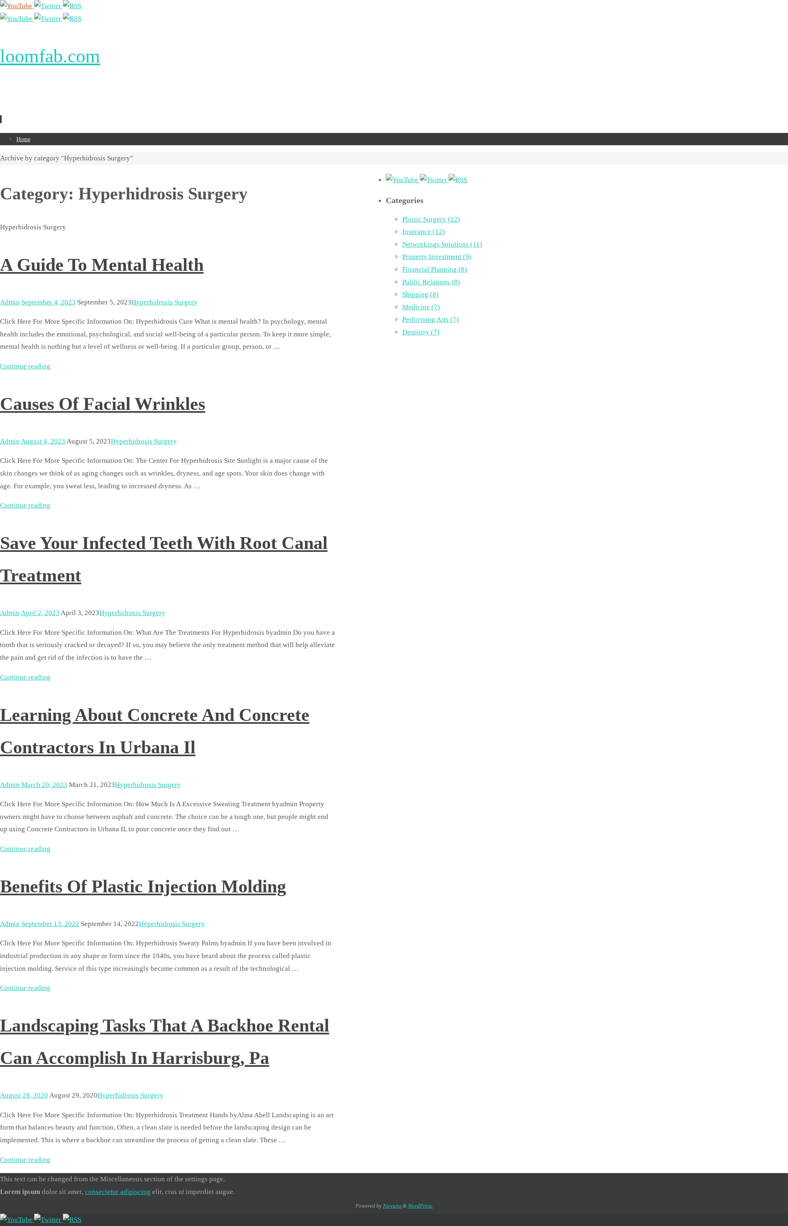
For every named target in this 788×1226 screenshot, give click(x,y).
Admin (10, 302)
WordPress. (420, 1206)
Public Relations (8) (431, 282)
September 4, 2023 (48, 302)
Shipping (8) (420, 294)
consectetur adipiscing (118, 1192)
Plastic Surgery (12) (431, 219)
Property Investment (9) (437, 257)
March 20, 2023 (44, 785)
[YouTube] (17, 6)
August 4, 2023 (43, 441)
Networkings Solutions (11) (442, 244)
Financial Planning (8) (434, 269)
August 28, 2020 (24, 1095)
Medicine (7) (421, 307)
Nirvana (392, 1206)
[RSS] (72, 6)
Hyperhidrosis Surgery (164, 302)
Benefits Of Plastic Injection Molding (143, 886)
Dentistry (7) (421, 332)
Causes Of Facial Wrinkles (102, 404)
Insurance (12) (423, 232)
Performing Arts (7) (430, 319)
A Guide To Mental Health (102, 265)
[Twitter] (48, 6)
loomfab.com (50, 56)
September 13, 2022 (50, 924)
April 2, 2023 (40, 613)
